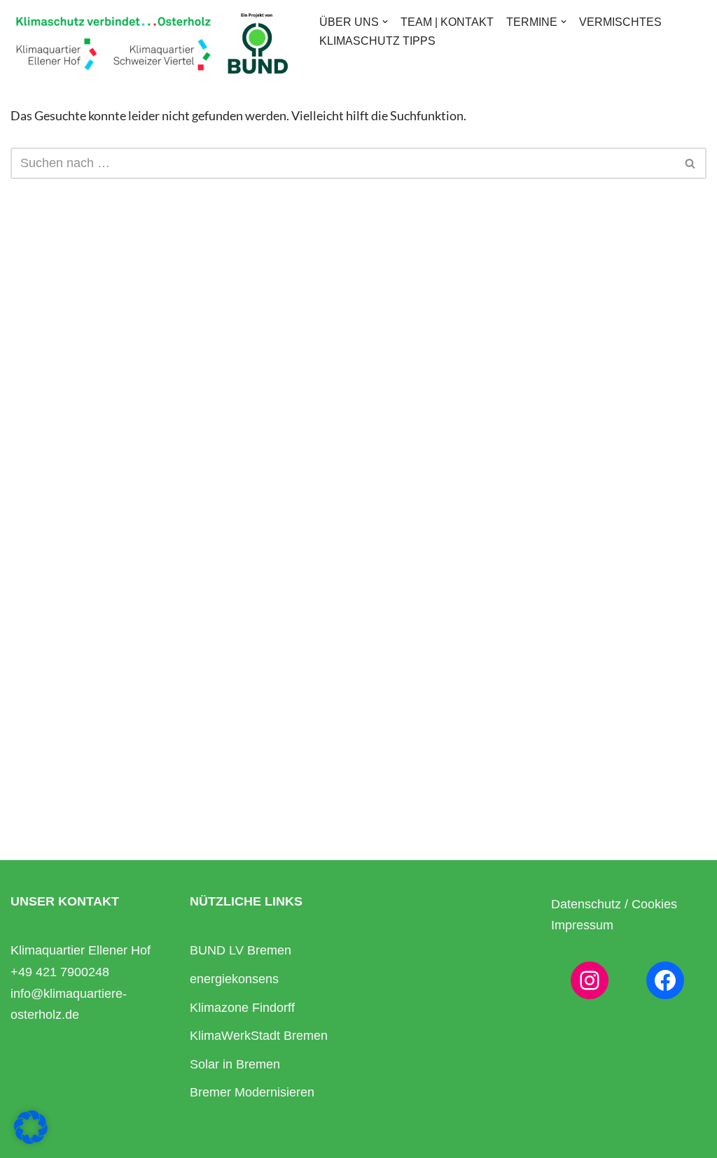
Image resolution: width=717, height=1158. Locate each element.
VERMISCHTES (620, 21)
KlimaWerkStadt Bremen (259, 1036)
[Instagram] (589, 980)
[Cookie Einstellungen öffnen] (31, 1139)
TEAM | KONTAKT (447, 21)
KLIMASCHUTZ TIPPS (377, 40)
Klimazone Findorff (242, 1008)
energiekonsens (234, 979)
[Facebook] (665, 980)
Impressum (582, 925)
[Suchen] (690, 163)
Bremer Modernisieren (252, 1092)
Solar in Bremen (235, 1064)
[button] (385, 21)
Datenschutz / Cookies (614, 904)
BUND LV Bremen (240, 950)
